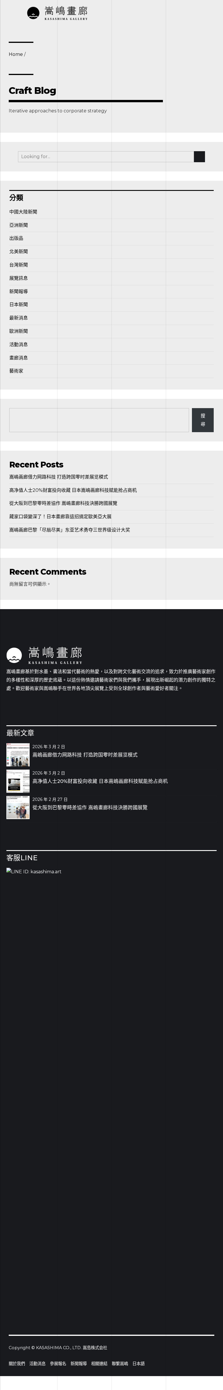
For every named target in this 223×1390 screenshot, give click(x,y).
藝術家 (16, 371)
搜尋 (203, 420)
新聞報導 (18, 291)
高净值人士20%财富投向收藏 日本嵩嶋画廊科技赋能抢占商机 (73, 490)
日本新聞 (18, 304)
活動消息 (18, 344)
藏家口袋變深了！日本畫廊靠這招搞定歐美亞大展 (60, 516)
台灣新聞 (18, 265)
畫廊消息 (18, 358)
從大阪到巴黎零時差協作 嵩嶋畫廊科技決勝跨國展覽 (63, 503)
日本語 (138, 1363)
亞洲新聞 (18, 225)
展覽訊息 (18, 278)
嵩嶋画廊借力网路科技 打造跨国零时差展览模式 (58, 477)
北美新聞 (18, 251)
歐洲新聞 (18, 331)
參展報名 (58, 1363)
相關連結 (99, 1363)
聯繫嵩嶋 (120, 1363)
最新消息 (18, 318)
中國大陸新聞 (23, 212)
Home (16, 54)
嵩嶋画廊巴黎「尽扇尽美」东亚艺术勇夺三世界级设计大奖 (69, 530)
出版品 (16, 238)
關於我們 (17, 1363)
